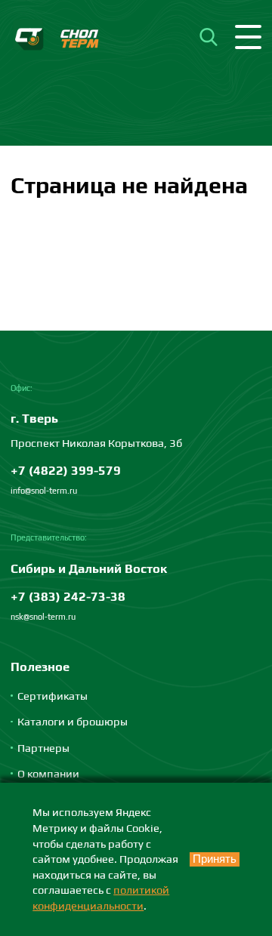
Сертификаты (52, 695)
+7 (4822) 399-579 (66, 470)
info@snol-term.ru (44, 490)
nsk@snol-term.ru (43, 616)
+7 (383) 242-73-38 (68, 596)
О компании (48, 773)
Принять (214, 859)
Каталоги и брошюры (72, 721)
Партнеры (43, 747)
